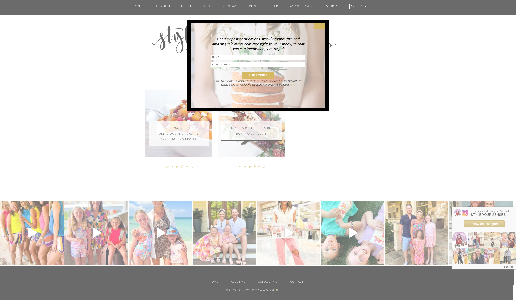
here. (292, 84)
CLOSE (320, 26)
